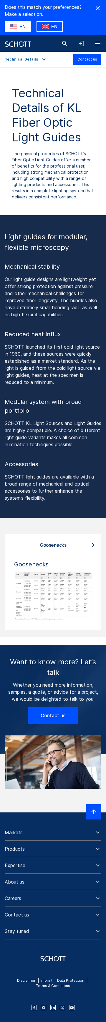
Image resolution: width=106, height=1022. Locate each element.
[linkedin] (53, 1007)
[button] (53, 832)
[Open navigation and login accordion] (81, 43)
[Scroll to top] (93, 811)
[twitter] (62, 1007)
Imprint (46, 980)
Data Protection (70, 980)
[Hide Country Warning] (97, 8)
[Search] (64, 43)
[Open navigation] (97, 43)
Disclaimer (26, 980)
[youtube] (71, 1007)
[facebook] (34, 1007)
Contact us (87, 59)
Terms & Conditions (53, 985)
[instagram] (43, 1007)
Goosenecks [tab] (53, 545)
